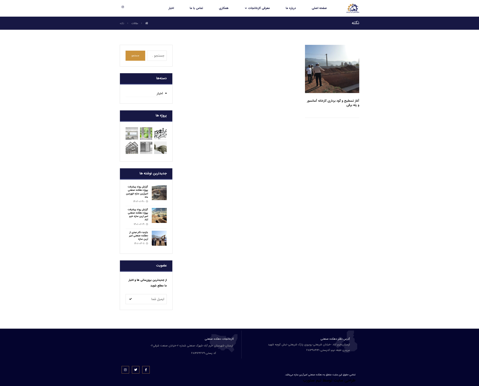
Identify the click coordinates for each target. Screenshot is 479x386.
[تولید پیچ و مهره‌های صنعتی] (160, 133)
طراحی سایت (345, 380)
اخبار (160, 93)
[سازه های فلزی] (132, 147)
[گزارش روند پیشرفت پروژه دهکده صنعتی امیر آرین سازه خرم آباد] (159, 215)
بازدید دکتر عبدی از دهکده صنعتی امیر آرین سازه (138, 235)
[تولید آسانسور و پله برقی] (146, 147)
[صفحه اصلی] (146, 23)
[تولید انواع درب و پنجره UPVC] (146, 133)
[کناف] (132, 133)
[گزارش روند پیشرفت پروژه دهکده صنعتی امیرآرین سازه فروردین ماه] (159, 192)
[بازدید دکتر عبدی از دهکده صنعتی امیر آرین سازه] (159, 238)
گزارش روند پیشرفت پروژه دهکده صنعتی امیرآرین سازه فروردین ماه (137, 192)
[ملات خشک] (160, 147)
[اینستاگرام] (122, 7)
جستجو (135, 56)
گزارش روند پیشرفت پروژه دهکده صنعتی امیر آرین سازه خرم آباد (138, 215)
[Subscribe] (130, 299)
